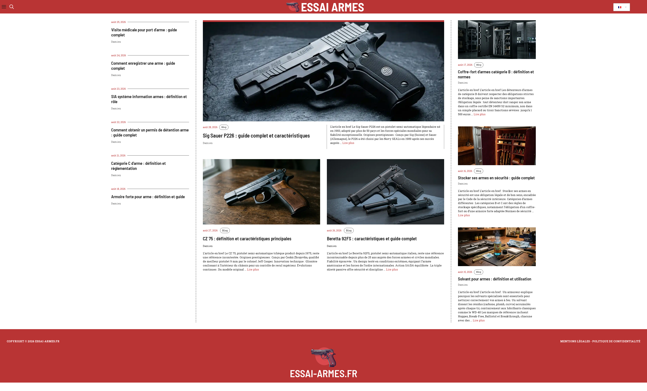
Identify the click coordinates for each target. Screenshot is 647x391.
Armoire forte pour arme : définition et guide (148, 196)
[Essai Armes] (292, 6)
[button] (12, 6)
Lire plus (348, 143)
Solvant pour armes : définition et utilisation (494, 278)
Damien (116, 41)
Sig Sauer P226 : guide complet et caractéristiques (256, 135)
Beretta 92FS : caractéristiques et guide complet (372, 238)
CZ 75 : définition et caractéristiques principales (247, 238)
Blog (223, 127)
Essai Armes (332, 6)
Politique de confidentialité (616, 341)
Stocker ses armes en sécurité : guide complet (496, 177)
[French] (621, 7)
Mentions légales (575, 341)
